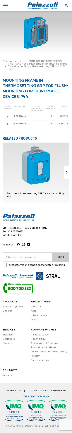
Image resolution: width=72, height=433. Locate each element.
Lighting (7, 310)
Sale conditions (40, 359)
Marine (35, 319)
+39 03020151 (15, 231)
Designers (9, 338)
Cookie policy (58, 425)
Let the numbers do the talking (49, 351)
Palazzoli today (40, 334)
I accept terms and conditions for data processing (36, 264)
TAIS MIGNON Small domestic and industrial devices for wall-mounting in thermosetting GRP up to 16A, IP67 (37, 66)
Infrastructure (39, 315)
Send (61, 256)
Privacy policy (14, 425)
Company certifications (44, 343)
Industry (36, 306)
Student (7, 343)
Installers (8, 334)
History (35, 355)
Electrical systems (13, 61)
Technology (38, 338)
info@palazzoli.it (12, 234)
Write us (7, 375)
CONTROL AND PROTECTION (45, 61)
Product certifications (43, 347)
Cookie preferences (37, 425)
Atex (33, 310)
